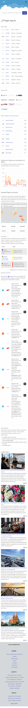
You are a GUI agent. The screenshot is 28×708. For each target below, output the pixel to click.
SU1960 (13, 313)
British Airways (14, 658)
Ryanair (7, 134)
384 (25, 127)
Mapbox (25, 222)
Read (26, 483)
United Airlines (9, 130)
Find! (24, 12)
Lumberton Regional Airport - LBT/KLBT (14, 677)
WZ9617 (8, 40)
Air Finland (14, 665)
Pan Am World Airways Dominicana (14, 654)
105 (25, 149)
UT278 (7, 79)
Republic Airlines (9, 149)
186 (25, 139)
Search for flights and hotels (14, 700)
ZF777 (7, 36)
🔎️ (2, 20)
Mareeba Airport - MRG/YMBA (14, 684)
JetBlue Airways (9, 142)
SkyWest (8, 139)
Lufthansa (14, 663)
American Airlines (9, 120)
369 (25, 130)
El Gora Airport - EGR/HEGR (14, 686)
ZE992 (12, 360)
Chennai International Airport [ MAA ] (5, 258)
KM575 (13, 285)
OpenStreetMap (13, 222)
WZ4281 (8, 65)
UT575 (7, 58)
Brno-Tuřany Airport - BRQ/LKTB (14, 679)
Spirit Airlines (8, 153)
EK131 (7, 29)
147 (25, 142)
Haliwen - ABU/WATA (14, 688)
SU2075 (7, 43)
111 (25, 146)
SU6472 (7, 76)
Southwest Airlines (10, 123)
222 (25, 134)
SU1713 (7, 50)
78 (25, 153)
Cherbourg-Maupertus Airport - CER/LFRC (14, 681)
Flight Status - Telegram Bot (14, 698)
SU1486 (7, 33)
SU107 (7, 72)
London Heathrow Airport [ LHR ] (6, 251)
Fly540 (14, 660)
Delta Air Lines (9, 127)
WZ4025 (8, 47)
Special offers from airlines (14, 696)
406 (25, 120)
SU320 (7, 54)
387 (25, 123)
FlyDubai (15, 656)
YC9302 (7, 83)
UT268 (7, 62)
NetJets (7, 146)
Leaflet (5, 222)
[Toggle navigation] (26, 2)
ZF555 (7, 69)
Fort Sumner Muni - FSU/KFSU (14, 675)
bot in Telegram (9, 276)
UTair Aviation (14, 667)
